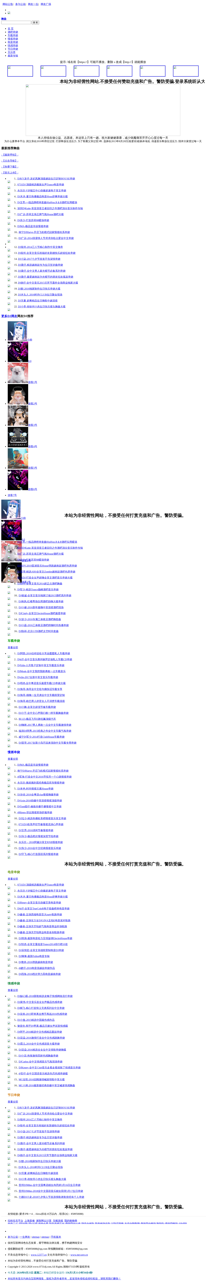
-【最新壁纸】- (9, 154)
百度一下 (13, 1231)
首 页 (11, 28)
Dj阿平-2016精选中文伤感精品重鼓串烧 (39, 1031)
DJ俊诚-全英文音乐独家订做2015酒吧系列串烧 (45, 595)
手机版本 (56, 1237)
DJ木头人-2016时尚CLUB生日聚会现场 (40, 294)
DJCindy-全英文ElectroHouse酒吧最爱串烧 (42, 613)
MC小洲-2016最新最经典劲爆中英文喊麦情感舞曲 (47, 1085)
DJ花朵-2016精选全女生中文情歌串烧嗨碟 (42, 1049)
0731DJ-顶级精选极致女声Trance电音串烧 (40, 184)
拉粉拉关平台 (15, 1220)
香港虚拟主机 (102, 1231)
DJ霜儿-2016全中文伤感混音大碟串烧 (38, 1043)
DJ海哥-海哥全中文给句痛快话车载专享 (39, 689)
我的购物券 (70, 1220)
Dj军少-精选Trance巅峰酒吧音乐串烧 (38, 589)
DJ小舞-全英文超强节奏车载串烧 (37, 707)
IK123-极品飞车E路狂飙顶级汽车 (37, 719)
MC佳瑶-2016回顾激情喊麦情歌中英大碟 (42, 1079)
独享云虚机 (87, 1231)
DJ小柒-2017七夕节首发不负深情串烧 (39, 259)
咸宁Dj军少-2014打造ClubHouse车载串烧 (42, 736)
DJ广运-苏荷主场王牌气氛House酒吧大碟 (40, 214)
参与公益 (20, 4)
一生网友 (25, 1237)
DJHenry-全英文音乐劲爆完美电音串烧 (39, 902)
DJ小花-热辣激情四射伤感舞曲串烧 (38, 1055)
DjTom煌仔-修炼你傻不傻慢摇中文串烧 (39, 806)
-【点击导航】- (9, 160)
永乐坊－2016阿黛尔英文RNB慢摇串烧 (41, 842)
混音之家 (43, 1231)
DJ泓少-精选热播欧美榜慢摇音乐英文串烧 (42, 818)
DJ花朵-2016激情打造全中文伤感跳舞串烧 (41, 1037)
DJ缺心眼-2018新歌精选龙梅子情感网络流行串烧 (45, 996)
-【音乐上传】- (9, 172)
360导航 (23, 1231)
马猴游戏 (58, 1220)
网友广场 (46, 4)
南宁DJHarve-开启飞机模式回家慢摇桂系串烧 (44, 232)
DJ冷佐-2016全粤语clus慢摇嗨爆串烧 (38, 794)
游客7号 (12, 495)
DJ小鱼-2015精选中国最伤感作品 (36, 1020)
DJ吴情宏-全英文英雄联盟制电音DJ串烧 (41, 950)
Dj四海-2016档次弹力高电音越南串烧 (40, 974)
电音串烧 (13, 42)
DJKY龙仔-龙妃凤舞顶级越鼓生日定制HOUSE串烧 (46, 178)
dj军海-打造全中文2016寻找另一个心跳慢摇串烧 (44, 776)
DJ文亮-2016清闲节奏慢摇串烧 (36, 830)
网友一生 (33, 4)
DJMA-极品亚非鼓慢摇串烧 (32, 226)
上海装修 (29, 1220)
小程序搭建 (117, 1231)
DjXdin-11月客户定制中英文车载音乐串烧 (40, 665)
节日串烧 (13, 48)
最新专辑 (13, 55)
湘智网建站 (171, 1231)
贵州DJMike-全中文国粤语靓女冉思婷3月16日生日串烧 (49, 1185)
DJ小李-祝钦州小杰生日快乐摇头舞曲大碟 (42, 306)
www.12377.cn (39, 1254)
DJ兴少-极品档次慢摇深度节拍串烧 (38, 836)
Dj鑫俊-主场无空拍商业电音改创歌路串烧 (41, 932)
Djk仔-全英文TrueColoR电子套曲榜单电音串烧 (43, 908)
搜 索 (35, 22)
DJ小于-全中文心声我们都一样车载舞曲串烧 (44, 713)
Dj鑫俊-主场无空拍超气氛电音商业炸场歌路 (42, 926)
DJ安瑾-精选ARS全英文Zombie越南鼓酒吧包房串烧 (46, 571)
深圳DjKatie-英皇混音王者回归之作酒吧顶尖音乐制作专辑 (50, 208)
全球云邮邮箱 (132, 1231)
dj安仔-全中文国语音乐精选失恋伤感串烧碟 (43, 1073)
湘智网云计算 (44, 1220)
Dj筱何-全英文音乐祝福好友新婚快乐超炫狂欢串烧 (46, 253)
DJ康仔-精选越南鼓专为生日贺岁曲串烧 (40, 264)
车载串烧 (13, 35)
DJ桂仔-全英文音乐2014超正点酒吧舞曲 (39, 583)
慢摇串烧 (13, 38)
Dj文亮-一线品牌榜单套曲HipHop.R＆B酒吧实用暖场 (47, 202)
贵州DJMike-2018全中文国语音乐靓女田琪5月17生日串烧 (51, 1191)
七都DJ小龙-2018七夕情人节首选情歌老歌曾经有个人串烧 (51, 1197)
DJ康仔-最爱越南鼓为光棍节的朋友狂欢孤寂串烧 (45, 276)
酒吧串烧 (13, 32)
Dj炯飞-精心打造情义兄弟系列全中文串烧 (41, 1008)
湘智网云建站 (148, 1231)
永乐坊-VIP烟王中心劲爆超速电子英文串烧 (41, 190)
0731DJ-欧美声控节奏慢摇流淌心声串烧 (41, 824)
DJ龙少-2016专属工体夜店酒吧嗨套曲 (40, 619)
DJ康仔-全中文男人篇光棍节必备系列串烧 (42, 270)
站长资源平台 (57, 1231)
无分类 (11, 52)
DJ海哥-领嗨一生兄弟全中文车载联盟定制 (41, 695)
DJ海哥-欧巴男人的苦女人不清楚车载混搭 (41, 701)
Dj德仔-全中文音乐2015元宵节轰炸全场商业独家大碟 (48, 282)
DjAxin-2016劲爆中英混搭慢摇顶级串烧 (39, 800)
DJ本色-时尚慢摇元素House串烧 (35, 788)
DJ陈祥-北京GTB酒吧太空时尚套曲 (39, 631)
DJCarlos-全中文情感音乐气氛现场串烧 (40, 1061)
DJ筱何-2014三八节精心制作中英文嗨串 (40, 247)
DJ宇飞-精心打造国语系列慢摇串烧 (38, 854)
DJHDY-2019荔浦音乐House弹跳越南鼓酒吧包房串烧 (47, 565)
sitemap (36, 1237)
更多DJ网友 (9, 316)
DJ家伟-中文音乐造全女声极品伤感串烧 (39, 1002)
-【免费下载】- (9, 166)
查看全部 (13, 530)
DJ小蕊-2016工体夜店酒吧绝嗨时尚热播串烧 (44, 625)
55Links (182, 1231)
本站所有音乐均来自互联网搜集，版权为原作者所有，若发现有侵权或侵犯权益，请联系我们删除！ (64, 1278)
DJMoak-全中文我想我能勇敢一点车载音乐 (41, 671)
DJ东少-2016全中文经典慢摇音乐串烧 (40, 848)
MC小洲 (32, 1231)
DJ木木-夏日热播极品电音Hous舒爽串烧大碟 (42, 196)
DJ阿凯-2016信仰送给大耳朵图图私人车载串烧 (43, 653)
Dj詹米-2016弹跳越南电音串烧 (36, 962)
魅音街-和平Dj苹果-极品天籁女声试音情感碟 (42, 1026)
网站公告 (8, 4)
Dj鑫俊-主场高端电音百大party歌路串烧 (39, 914)
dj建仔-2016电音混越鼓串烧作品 (37, 968)
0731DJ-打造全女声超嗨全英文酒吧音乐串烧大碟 (45, 577)
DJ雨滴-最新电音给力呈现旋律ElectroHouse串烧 (45, 938)
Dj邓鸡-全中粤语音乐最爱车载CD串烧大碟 (41, 683)
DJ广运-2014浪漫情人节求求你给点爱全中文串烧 (46, 238)
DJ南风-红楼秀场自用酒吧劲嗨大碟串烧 (41, 601)
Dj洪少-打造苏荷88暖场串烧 (33, 220)
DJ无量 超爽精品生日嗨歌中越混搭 (38, 300)
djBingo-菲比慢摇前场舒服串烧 (34, 812)
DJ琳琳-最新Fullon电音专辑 (34, 956)
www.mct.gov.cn (79, 1254)
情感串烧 (13, 45)
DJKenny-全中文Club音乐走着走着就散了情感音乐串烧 (50, 1067)
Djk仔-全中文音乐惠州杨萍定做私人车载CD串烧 (44, 659)
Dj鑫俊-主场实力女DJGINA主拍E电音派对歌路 (43, 920)
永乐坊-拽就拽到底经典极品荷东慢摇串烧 (41, 782)
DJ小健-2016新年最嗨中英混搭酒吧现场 (41, 607)
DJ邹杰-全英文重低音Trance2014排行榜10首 (43, 944)
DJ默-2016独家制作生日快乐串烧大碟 (39, 288)
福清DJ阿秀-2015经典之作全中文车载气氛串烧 (45, 730)
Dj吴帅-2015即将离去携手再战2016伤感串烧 (42, 1014)
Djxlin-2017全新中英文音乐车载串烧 (37, 677)
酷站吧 (160, 1231)
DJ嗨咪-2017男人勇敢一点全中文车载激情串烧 (45, 725)
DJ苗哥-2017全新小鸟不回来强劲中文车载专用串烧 (47, 742)
